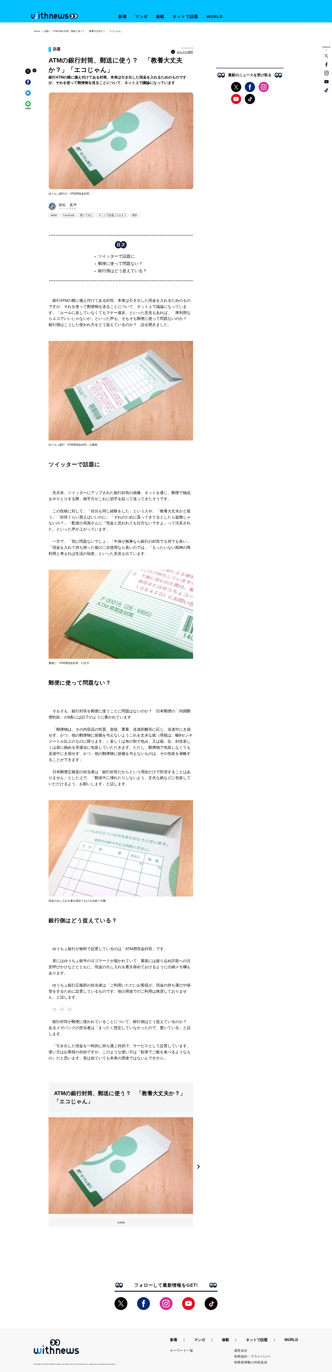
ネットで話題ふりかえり (112, 215)
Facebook (69, 215)
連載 (160, 16)
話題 (46, 31)
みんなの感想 (185, 52)
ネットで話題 (185, 16)
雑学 (134, 215)
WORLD (214, 16)
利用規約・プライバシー (252, 1356)
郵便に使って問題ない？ (120, 263)
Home (37, 31)
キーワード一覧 (181, 1350)
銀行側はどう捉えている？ (122, 271)
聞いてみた (86, 215)
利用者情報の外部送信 (250, 1362)
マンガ (141, 16)
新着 (122, 16)
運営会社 (241, 1350)
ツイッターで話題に (116, 256)
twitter (54, 215)
